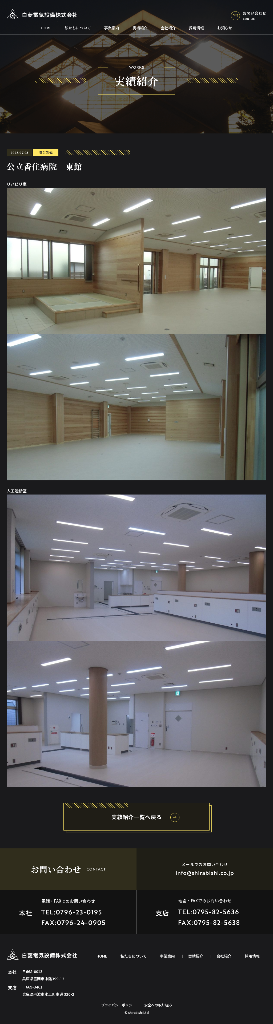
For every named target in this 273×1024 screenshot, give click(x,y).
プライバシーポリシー (118, 1004)
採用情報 (196, 27)
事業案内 (111, 27)
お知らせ (224, 27)
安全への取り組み (158, 1004)
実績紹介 (140, 27)
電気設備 (46, 152)
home (46, 27)
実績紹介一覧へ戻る (136, 817)
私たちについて (78, 27)
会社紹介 (168, 27)
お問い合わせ (254, 15)
